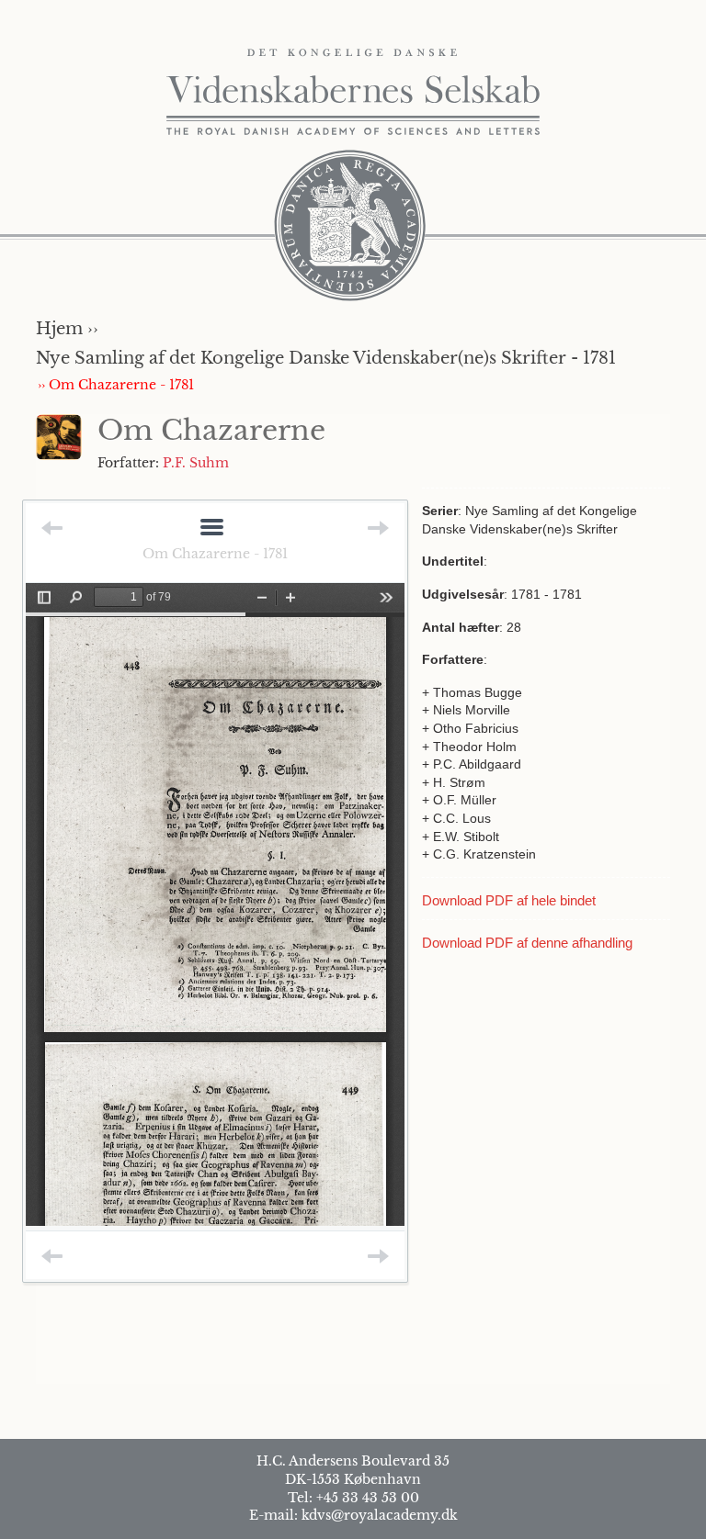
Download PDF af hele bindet (509, 900)
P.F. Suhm (196, 463)
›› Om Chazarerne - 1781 (116, 384)
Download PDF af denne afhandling (527, 942)
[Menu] (211, 528)
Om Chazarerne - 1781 (215, 553)
